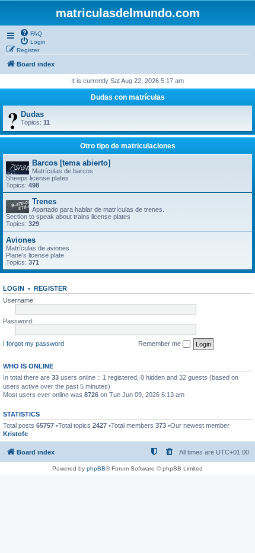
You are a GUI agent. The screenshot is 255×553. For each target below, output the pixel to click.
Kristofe (15, 433)
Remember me (160, 343)
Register (50, 288)
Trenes (44, 201)
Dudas (32, 114)
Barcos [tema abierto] (71, 162)
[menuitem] (31, 32)
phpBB (96, 468)
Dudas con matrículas (128, 97)
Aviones (21, 240)
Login (13, 288)
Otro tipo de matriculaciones (128, 146)
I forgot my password (33, 343)
